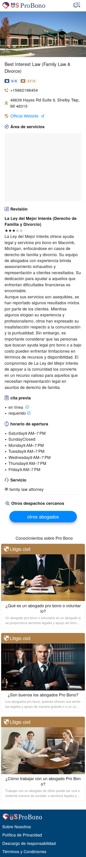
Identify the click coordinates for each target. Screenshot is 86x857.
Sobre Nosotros (16, 826)
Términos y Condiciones (24, 851)
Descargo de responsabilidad (29, 843)
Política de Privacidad (22, 835)
